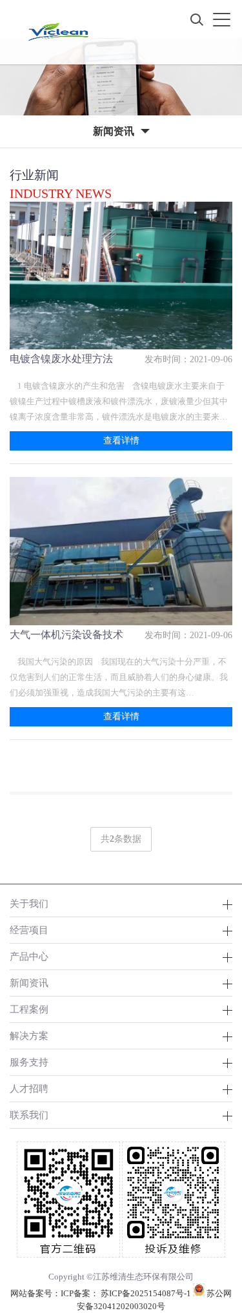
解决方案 (29, 1035)
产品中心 (29, 956)
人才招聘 (29, 1088)
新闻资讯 (29, 982)
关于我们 (29, 903)
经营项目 (29, 929)
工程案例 (29, 1009)
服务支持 (29, 1061)
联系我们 (29, 1114)
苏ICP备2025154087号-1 (146, 1293)
